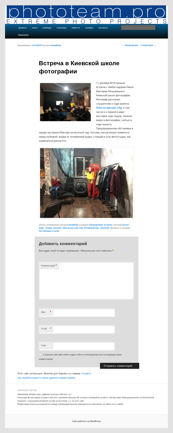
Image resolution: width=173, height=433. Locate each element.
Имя (46, 312)
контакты (103, 27)
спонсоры (61, 27)
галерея (89, 27)
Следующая (148, 45)
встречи (108, 224)
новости (76, 27)
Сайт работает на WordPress (86, 421)
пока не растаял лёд (72, 227)
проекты (22, 27)
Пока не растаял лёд (109, 107)
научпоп (57, 227)
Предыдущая (130, 45)
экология (104, 227)
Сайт (43, 345)
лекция (48, 227)
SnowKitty (56, 45)
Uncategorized (96, 224)
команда (47, 27)
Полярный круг (91, 227)
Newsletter (23, 34)
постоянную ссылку (49, 230)
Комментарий (49, 265)
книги (34, 27)
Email (46, 328)
